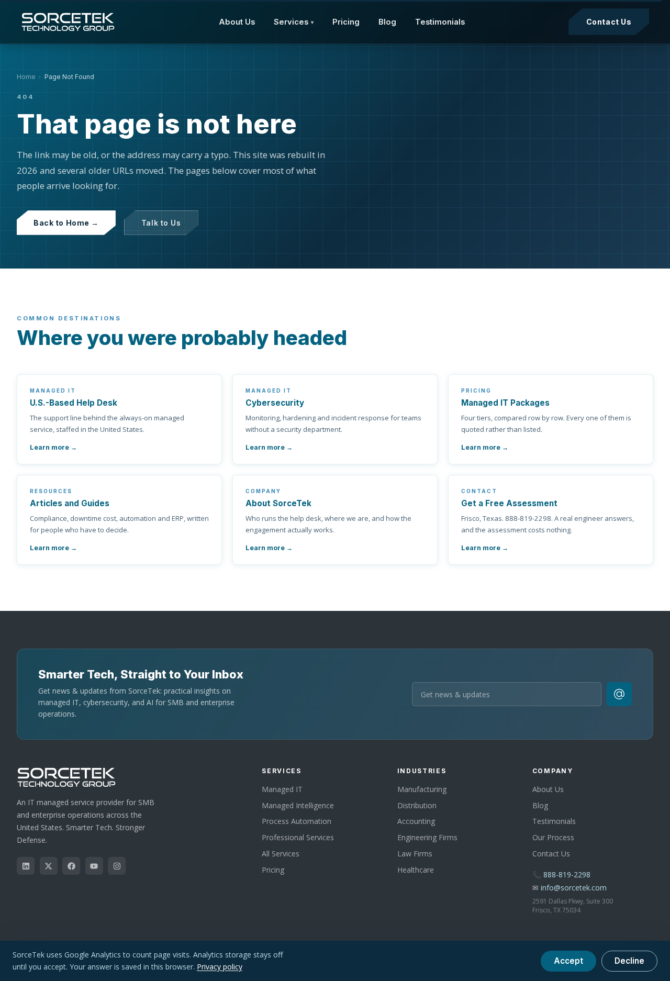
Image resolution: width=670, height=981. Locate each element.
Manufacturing (421, 789)
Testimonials (440, 22)
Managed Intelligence (298, 805)
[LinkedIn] (26, 866)
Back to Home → (66, 222)
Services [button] (294, 22)
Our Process (553, 837)
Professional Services (298, 837)
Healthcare (415, 870)
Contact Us (609, 21)
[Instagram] (117, 866)
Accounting (416, 821)
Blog (387, 22)
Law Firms (414, 854)
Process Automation (296, 821)
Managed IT (282, 789)
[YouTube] (94, 866)
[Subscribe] (619, 694)
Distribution (417, 805)
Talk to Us (161, 222)
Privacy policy (219, 967)
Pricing (346, 22)
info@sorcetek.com (574, 888)
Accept (568, 961)
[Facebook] (71, 866)
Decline (629, 961)
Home (26, 77)
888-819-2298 (566, 874)
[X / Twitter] (49, 866)
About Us (237, 22)
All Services (280, 854)
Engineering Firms (427, 837)
